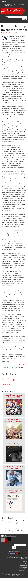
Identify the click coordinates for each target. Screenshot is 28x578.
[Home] (13, 11)
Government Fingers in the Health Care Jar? (14, 492)
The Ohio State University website (3, 1)
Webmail (22, 4)
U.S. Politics (5, 383)
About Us (25, 561)
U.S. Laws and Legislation (9, 381)
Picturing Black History (22, 570)
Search (6, 17)
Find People (18, 4)
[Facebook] (9, 367)
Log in (26, 571)
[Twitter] (15, 367)
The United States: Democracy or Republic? (14, 420)
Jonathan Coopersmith (10, 33)
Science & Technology (8, 379)
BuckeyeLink (9, 4)
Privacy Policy (24, 560)
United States (6, 385)
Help (5, 4)
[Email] (22, 367)
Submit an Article (23, 563)
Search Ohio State (8, 5)
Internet (4, 377)
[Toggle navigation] (25, 21)
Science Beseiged (14, 444)
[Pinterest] (18, 367)
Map (14, 4)
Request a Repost (23, 565)
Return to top (22, 364)
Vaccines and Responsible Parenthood (14, 467)
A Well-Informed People (22, 568)
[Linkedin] (12, 367)
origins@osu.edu (24, 558)
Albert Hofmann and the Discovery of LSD (14, 396)
